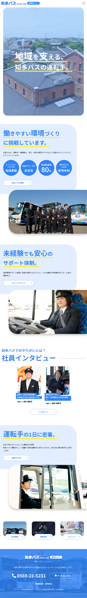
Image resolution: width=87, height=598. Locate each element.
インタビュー (43, 411)
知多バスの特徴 (18, 183)
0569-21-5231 (31, 576)
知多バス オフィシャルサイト (42, 561)
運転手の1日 (16, 458)
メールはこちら (64, 575)
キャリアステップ (18, 283)
